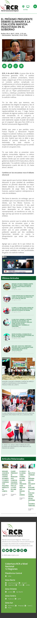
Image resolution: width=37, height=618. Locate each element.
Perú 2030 (23, 35)
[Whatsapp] (18, 550)
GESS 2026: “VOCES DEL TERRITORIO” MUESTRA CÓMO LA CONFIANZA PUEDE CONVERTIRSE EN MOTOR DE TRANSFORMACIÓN (22, 348)
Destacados (6, 35)
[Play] (17, 264)
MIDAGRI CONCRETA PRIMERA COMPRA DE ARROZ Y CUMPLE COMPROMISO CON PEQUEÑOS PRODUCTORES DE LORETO (22, 286)
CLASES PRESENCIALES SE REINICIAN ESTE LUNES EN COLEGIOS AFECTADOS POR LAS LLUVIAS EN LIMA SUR (23, 297)
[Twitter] (7, 550)
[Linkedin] (21, 550)
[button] (4, 66)
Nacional (15, 35)
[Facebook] (3, 550)
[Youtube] (14, 550)
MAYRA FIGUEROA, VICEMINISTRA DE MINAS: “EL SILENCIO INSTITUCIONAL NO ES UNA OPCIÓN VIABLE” (23, 335)
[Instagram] (10, 550)
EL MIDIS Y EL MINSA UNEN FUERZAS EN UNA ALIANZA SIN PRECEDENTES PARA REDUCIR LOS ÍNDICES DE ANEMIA (22, 309)
